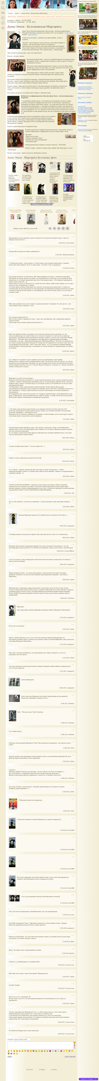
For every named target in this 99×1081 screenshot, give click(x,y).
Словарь (42, 1069)
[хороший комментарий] (72, 237)
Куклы (17, 13)
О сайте (54, 1069)
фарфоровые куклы (23, 16)
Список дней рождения (84, 112)
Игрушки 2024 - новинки (84, 89)
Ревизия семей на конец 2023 (86, 110)
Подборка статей (82, 120)
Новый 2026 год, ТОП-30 (84, 86)
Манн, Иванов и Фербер (84, 97)
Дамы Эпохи (12, 16)
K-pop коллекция (82, 130)
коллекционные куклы (38, 16)
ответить (11, 243)
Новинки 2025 (81, 106)
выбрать (10, 1056)
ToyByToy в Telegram (87, 1079)
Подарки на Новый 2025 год (85, 88)
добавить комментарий (70, 1056)
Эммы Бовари (32, 34)
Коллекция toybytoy (83, 107)
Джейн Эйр (68, 33)
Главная (10, 13)
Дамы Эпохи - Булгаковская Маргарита (34, 13)
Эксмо (79, 98)
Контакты (29, 1069)
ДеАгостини (50, 16)
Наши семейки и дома (84, 111)
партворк (59, 16)
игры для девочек (68, 16)
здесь (79, 117)
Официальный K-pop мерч (85, 129)
